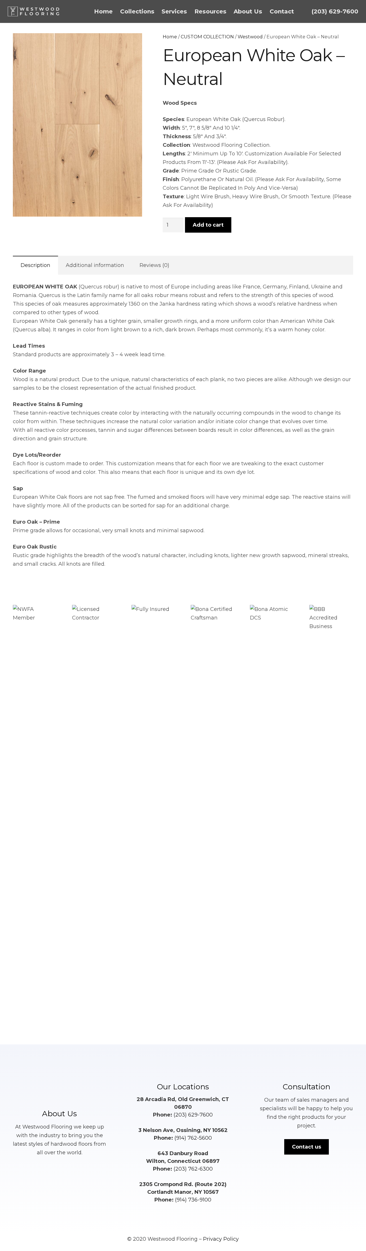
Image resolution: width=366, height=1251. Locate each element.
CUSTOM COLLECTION (207, 36)
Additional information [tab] (95, 265)
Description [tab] (35, 265)
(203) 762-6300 (193, 1169)
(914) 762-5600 (193, 1138)
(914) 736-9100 (193, 1200)
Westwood (250, 36)
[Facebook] (175, 1211)
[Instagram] (190, 1211)
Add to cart (208, 225)
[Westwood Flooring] (33, 12)
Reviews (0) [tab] (154, 265)
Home (170, 36)
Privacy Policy (221, 1239)
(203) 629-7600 (193, 1115)
